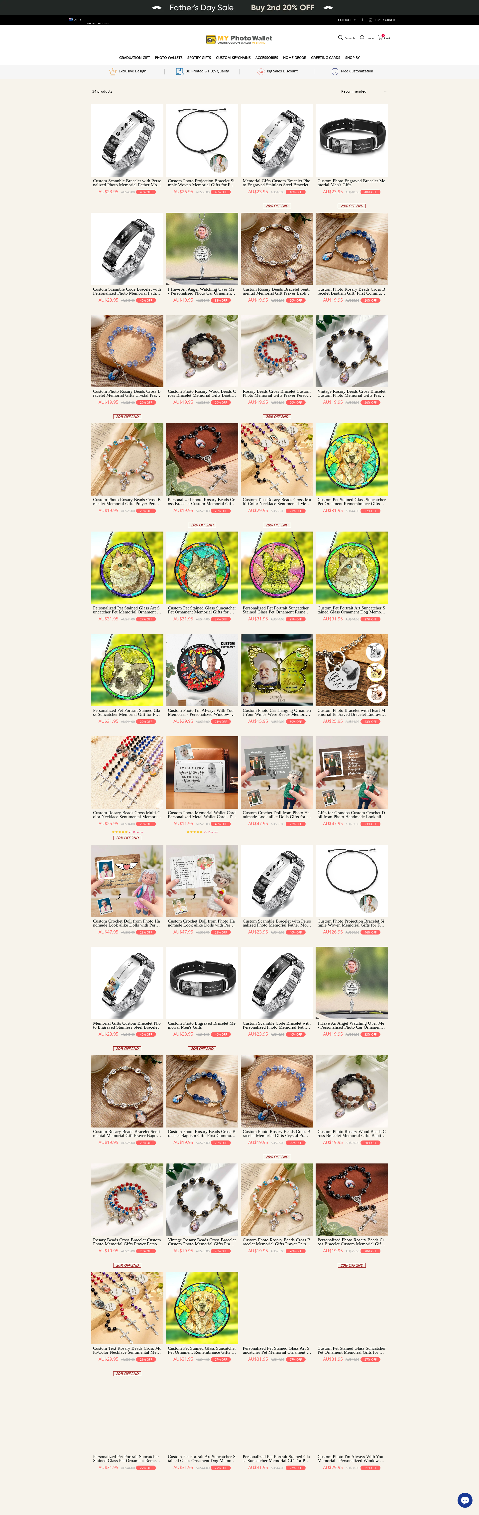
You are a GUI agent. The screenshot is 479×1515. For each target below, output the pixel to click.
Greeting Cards (325, 57)
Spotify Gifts (199, 57)
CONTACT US (347, 20)
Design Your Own (127, 200)
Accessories (266, 57)
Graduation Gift (134, 57)
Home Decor (294, 57)
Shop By (352, 57)
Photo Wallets (169, 57)
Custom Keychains (233, 57)
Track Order (385, 20)
